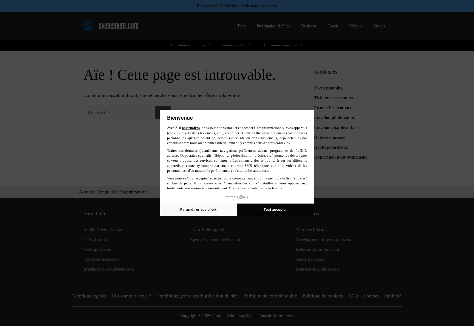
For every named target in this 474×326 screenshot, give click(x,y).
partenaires (191, 128)
